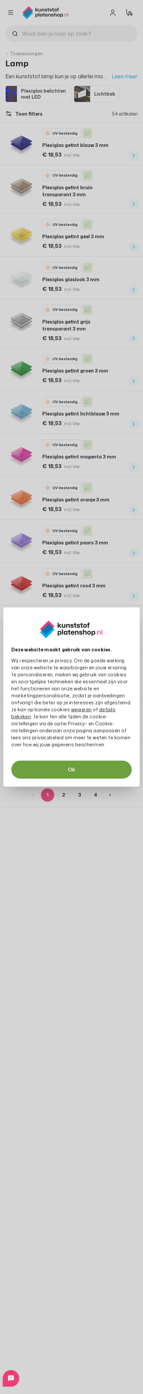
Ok (71, 769)
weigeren (81, 709)
